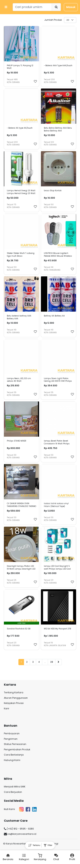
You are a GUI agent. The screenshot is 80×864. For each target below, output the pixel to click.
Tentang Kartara (13, 692)
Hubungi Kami (12, 760)
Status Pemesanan (15, 744)
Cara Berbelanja (14, 754)
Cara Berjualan (13, 792)
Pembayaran (12, 733)
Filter (49, 845)
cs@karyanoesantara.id (21, 833)
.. (45, 661)
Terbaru (36, 845)
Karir (6, 708)
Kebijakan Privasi (14, 703)
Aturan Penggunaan (16, 697)
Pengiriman (10, 738)
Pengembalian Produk (17, 749)
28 (51, 661)
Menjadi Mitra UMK (14, 786)
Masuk (70, 7)
